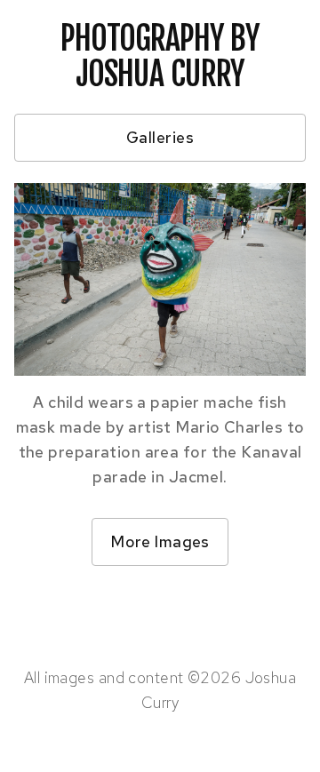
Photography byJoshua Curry (159, 56)
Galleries (160, 137)
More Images (160, 541)
